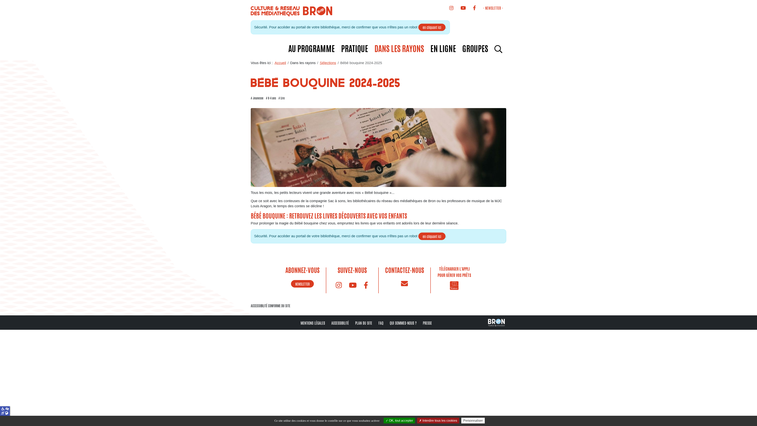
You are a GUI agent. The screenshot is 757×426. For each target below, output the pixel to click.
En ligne (443, 48)
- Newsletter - (493, 7)
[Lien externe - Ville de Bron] (496, 322)
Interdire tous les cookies (439, 420)
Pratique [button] (354, 48)
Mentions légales (313, 322)
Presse (427, 322)
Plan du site (363, 322)
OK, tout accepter (400, 420)
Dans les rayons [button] (399, 48)
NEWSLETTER (302, 284)
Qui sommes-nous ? (403, 322)
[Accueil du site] (292, 11)
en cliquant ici (432, 27)
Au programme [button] (311, 48)
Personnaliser (473, 420)
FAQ (380, 322)
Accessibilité (340, 322)
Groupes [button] (475, 48)
